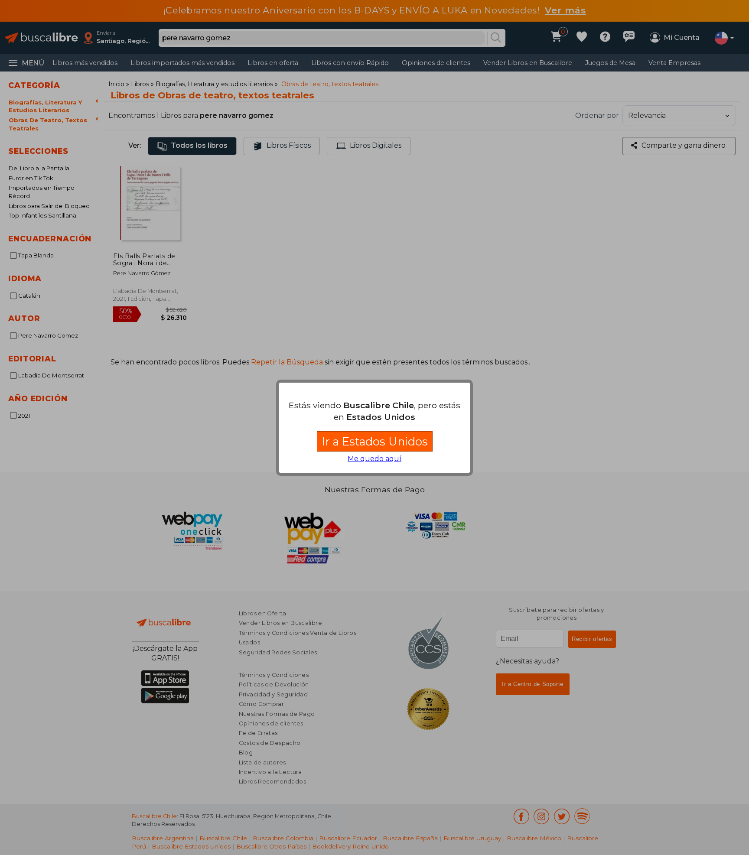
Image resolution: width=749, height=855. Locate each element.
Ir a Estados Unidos (375, 441)
